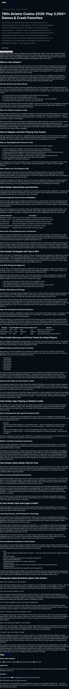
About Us (3, 669)
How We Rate (54, 669)
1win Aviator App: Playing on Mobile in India (19, 57)
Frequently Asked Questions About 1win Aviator (36, 58)
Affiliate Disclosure (44, 669)
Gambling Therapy (9, 662)
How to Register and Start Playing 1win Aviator (30, 53)
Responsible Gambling (24, 662)
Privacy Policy (10, 669)
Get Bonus (5, 48)
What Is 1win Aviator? (7, 53)
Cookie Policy (20, 669)
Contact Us (10, 670)
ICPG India (37, 662)
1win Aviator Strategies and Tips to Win (19, 55)
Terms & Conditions (31, 669)
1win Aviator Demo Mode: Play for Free (47, 57)
